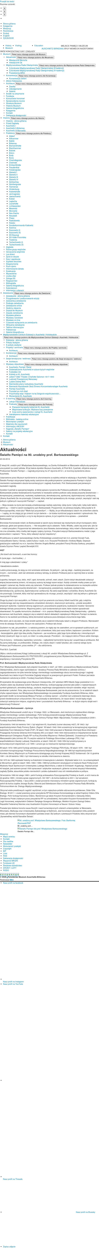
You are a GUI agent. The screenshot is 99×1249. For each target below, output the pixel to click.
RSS (5, 855)
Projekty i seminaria (14, 347)
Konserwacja (12, 75)
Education (38, 45)
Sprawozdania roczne (15, 100)
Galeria (12, 91)
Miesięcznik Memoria (18, 60)
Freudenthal (14, 167)
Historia (6, 117)
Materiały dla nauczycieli (16, 424)
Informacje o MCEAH (15, 426)
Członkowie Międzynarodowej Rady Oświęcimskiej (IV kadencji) (36, 70)
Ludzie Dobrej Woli (17, 381)
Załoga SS (10, 278)
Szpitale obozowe (13, 261)
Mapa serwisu (9, 836)
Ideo (12, 879)
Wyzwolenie (11, 273)
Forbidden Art (15, 371)
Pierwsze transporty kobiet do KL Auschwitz (31, 407)
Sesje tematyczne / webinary (18, 358)
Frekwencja (11, 329)
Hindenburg (14, 189)
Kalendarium (11, 288)
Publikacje (10, 416)
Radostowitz (14, 220)
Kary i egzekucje (13, 259)
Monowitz (13, 210)
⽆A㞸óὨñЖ (8, 38)
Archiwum (10, 83)
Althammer (13, 138)
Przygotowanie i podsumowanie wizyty (22, 298)
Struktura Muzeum (14, 103)
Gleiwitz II (13, 174)
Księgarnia (7, 26)
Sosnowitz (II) (15, 232)
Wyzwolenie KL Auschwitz (20, 396)
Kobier (12, 198)
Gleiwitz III (13, 177)
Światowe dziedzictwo (12, 865)
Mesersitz (13, 208)
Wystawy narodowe (14, 317)
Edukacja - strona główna (17, 340)
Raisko (12, 222)
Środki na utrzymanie (15, 93)
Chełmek (13, 162)
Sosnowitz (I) (14, 230)
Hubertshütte (14, 191)
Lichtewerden (15, 206)
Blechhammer (15, 148)
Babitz (11, 140)
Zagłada (9, 247)
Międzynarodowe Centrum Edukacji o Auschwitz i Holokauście (30, 334)
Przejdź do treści (7, 1)
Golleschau (14, 181)
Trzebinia (13, 239)
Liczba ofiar (11, 276)
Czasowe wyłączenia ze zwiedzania (21, 322)
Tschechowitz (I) (16, 242)
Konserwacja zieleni (17, 78)
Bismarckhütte (15, 145)
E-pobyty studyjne (13, 344)
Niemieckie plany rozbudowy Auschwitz (26, 384)
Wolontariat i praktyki (15, 421)
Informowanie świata (15, 268)
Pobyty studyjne (13, 342)
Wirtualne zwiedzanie (15, 324)
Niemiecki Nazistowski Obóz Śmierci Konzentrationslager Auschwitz (38, 386)
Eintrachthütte (15, 165)
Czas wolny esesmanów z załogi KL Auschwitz (32, 412)
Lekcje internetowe (17, 401)
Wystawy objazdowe (15, 364)
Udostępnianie (15, 88)
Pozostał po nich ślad (18, 391)
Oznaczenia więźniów (15, 251)
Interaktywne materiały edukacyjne (24, 414)
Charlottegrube (15, 160)
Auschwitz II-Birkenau (15, 128)
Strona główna (9, 23)
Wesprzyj (7, 28)
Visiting (18, 45)
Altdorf (12, 136)
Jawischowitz (15, 196)
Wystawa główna (13, 315)
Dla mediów (8, 841)
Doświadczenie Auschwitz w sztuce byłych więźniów (31, 369)
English (6, 35)
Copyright (7, 848)
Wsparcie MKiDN (10, 860)
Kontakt (9, 113)
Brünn (11, 153)
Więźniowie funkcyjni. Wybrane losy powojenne (32, 409)
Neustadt (13, 215)
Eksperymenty (12, 263)
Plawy (11, 218)
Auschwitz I (11, 125)
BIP (4, 851)
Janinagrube (14, 194)
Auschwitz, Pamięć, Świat (20, 367)
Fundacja (10, 96)
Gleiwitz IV (13, 179)
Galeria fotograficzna (15, 108)
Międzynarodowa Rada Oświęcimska (22, 65)
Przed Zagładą (12, 123)
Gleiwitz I (13, 172)
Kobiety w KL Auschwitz (19, 374)
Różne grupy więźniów (16, 249)
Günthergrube (15, 184)
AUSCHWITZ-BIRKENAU (53, 48)
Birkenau (13, 143)
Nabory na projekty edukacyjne (19, 431)
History (8, 45)
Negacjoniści (11, 280)
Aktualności (11, 57)
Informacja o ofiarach (15, 290)
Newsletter (7, 843)
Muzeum (7, 54)
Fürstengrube (15, 169)
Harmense (13, 186)
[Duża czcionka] (5, 18)
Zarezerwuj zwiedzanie (16, 300)
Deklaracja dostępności (16, 115)
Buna (11, 157)
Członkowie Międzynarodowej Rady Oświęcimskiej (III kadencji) (36, 68)
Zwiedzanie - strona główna (18, 296)
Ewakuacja (11, 271)
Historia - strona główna (16, 120)
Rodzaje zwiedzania (15, 303)
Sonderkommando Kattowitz (21, 225)
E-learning (10, 398)
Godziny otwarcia (13, 308)
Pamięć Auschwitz (17, 388)
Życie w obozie (12, 256)
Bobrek (12, 150)
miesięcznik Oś (15, 62)
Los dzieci (10, 254)
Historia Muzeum (13, 105)
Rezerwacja (8, 30)
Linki (5, 853)
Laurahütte (13, 203)
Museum (9, 48)
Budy (11, 155)
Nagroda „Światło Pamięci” (17, 428)
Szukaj (6, 33)
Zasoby (12, 86)
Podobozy (10, 133)
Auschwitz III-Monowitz (16, 130)
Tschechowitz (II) (16, 244)
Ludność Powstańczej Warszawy (23, 379)
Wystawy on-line (13, 320)
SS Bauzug (14, 235)
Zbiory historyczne (14, 80)
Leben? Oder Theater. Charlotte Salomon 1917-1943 (31, 376)
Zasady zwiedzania (14, 312)
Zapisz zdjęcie (9, 1246)
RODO (6, 870)
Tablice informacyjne (15, 327)
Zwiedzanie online (14, 305)
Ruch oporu (11, 266)
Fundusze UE (9, 863)
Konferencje (11, 353)
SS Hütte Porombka (17, 237)
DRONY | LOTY (9, 867)
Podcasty (13, 404)
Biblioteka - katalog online (17, 419)
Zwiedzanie (8, 293)
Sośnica (12, 227)
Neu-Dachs (14, 213)
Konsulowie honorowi (15, 98)
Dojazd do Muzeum (14, 310)
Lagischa (13, 201)
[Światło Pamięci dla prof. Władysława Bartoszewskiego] (42, 828)
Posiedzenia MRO (17, 72)
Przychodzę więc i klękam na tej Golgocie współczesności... (34, 393)
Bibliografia (11, 283)
